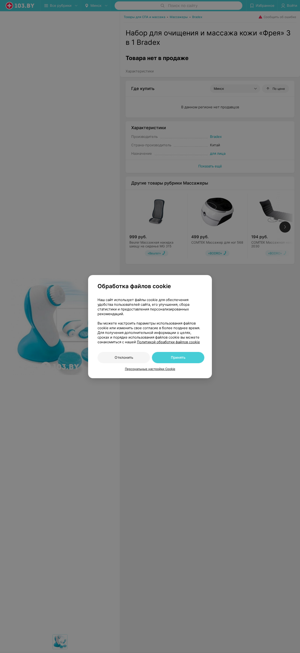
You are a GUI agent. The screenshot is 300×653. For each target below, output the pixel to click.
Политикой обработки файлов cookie (168, 342)
